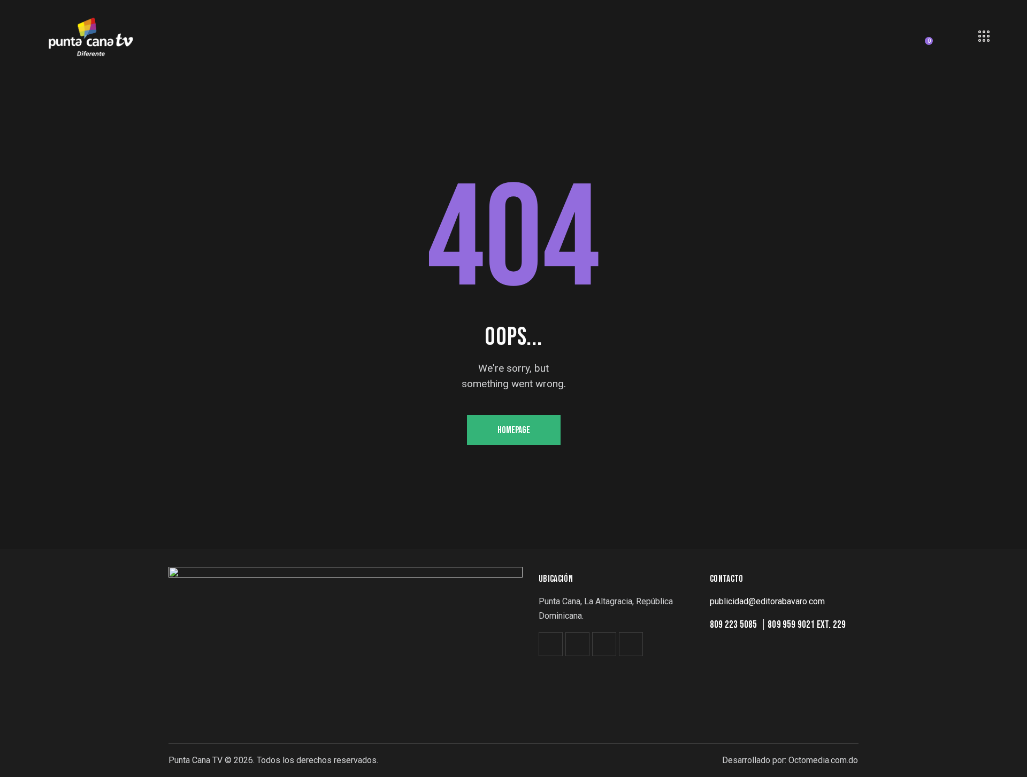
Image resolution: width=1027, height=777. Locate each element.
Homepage (513, 430)
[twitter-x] (551, 644)
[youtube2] (631, 644)
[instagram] (604, 644)
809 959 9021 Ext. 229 (807, 625)
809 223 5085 (734, 625)
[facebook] (577, 644)
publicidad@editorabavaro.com (767, 601)
